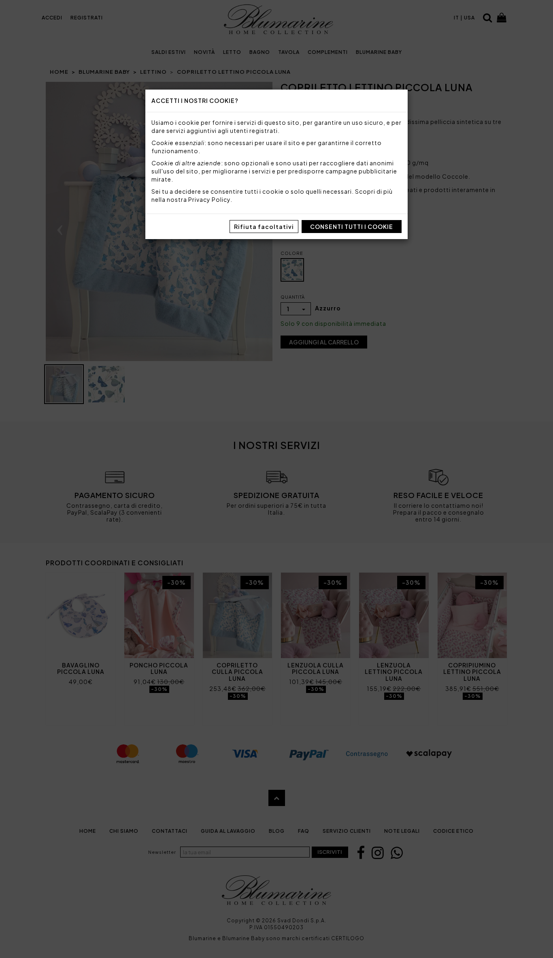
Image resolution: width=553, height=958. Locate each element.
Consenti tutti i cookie (351, 226)
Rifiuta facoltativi (264, 226)
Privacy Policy (209, 199)
